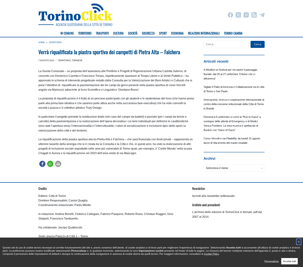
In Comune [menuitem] (67, 33)
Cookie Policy (211, 253)
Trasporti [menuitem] (102, 33)
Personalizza (271, 261)
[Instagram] (246, 15)
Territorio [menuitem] (85, 33)
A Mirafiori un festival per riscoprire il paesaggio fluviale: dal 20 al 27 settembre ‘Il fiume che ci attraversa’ (230, 74)
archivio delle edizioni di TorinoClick (216, 212)
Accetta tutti (289, 261)
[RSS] (254, 15)
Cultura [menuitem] (118, 33)
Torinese (77, 60)
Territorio (64, 60)
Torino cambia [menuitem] (233, 33)
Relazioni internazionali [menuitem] (204, 33)
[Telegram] (262, 15)
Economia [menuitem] (177, 33)
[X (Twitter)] (238, 15)
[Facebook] (230, 15)
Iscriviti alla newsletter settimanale (213, 195)
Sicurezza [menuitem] (148, 33)
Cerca (257, 44)
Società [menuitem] (132, 33)
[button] (42, 164)
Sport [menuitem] (163, 33)
